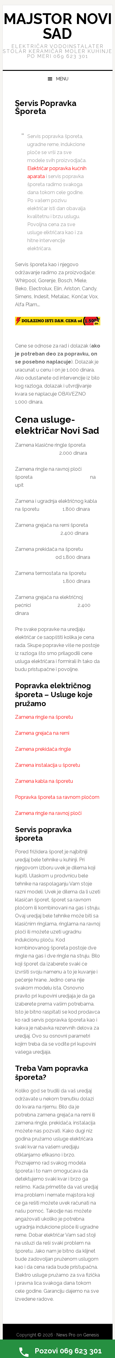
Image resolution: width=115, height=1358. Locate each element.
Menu (62, 78)
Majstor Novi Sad (57, 26)
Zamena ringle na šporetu (44, 717)
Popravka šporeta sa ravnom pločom (57, 797)
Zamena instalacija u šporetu (47, 765)
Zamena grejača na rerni (42, 733)
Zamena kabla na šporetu (44, 781)
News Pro (65, 1334)
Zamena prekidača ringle (43, 749)
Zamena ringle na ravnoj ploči (48, 813)
